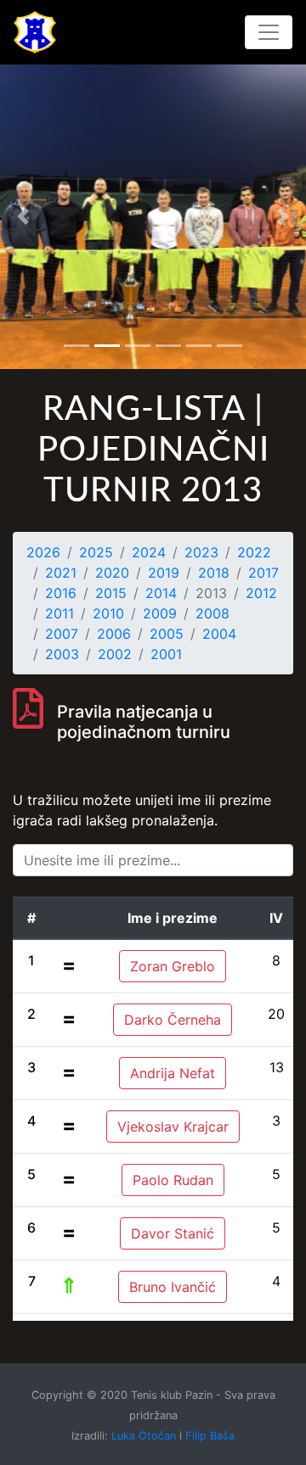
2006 (114, 633)
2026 (43, 552)
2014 (161, 592)
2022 (254, 552)
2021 (60, 572)
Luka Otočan (143, 1435)
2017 (263, 572)
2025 (96, 552)
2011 (59, 613)
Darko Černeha (172, 1019)
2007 (61, 633)
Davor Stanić (172, 1233)
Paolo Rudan (173, 1179)
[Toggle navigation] (268, 32)
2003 (62, 654)
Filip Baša (210, 1435)
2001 (166, 654)
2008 (213, 613)
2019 (163, 572)
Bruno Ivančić (172, 1286)
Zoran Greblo (172, 966)
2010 (108, 613)
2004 (219, 633)
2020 (112, 572)
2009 (160, 613)
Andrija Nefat (172, 1073)
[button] (23, 216)
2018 (214, 572)
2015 (111, 592)
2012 (261, 592)
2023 (201, 552)
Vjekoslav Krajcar (173, 1126)
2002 (115, 654)
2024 (149, 552)
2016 (60, 592)
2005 (167, 633)
